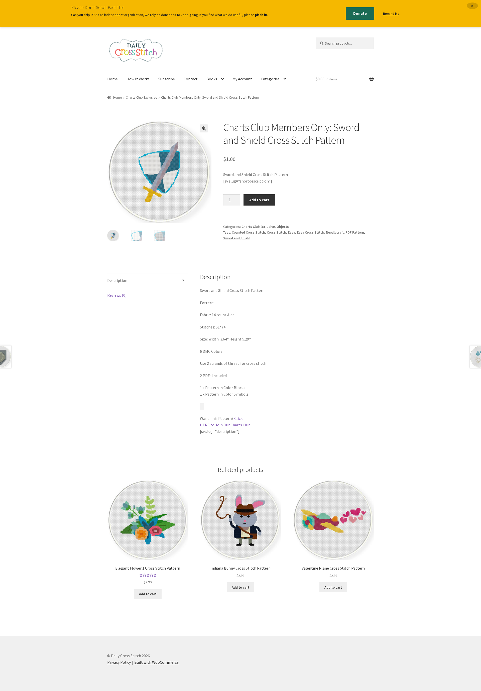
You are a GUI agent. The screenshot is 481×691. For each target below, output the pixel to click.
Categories (270, 78)
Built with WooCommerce (156, 662)
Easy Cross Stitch (310, 232)
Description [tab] (117, 280)
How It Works (138, 78)
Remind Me (391, 14)
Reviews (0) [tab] (117, 295)
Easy (291, 232)
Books (211, 78)
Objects (283, 226)
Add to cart (259, 199)
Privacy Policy (119, 662)
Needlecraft (335, 232)
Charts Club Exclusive (141, 97)
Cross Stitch (276, 232)
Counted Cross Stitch (248, 232)
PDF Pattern (354, 232)
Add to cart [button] (148, 594)
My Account (242, 78)
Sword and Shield (236, 238)
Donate (360, 13)
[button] (204, 128)
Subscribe (166, 78)
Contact (191, 78)
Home (112, 78)
